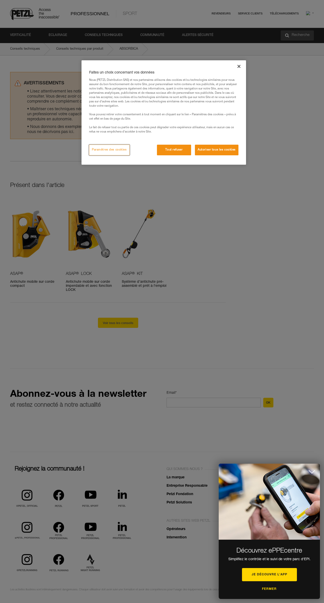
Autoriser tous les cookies (217, 149)
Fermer (269, 589)
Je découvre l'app (269, 574)
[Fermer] (239, 66)
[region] (164, 112)
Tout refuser (174, 149)
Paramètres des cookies (109, 149)
